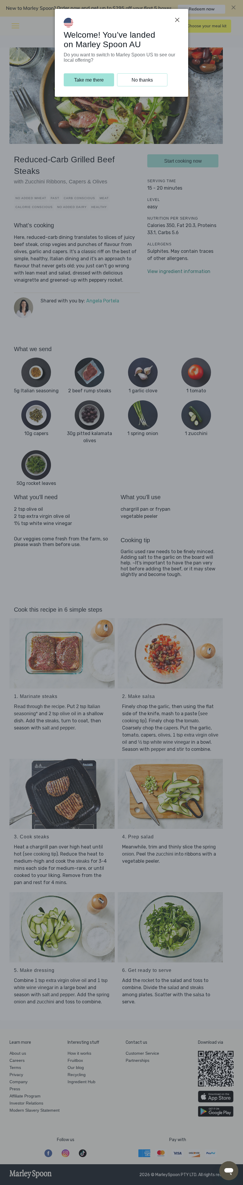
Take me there (89, 80)
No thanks (142, 80)
